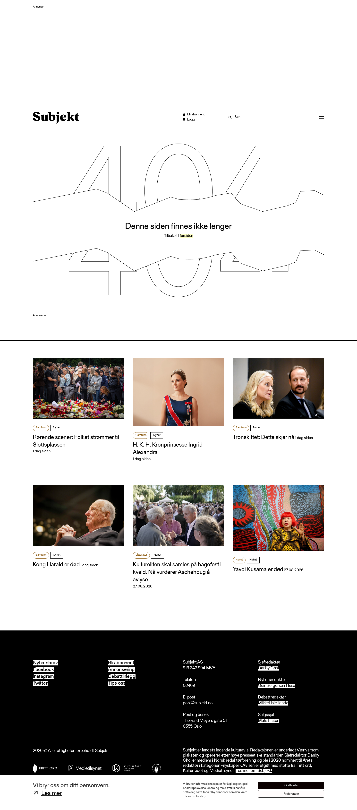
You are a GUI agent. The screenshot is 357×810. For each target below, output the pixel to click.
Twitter (40, 683)
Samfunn (40, 427)
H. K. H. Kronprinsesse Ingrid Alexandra (168, 449)
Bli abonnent (121, 662)
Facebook (43, 669)
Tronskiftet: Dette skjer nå (263, 437)
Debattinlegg (122, 676)
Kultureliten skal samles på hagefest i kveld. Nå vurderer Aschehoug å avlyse (177, 572)
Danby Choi (268, 668)
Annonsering (121, 669)
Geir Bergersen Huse (276, 686)
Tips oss (116, 683)
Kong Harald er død (56, 565)
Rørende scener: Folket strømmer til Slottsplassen (76, 441)
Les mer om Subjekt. (254, 771)
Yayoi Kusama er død (258, 570)
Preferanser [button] (291, 793)
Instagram (43, 676)
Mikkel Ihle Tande (273, 703)
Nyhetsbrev (45, 662)
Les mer (51, 793)
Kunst (239, 559)
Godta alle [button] (291, 785)
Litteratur (141, 554)
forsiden (186, 236)
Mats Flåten (268, 721)
